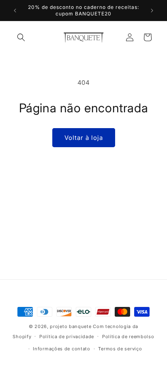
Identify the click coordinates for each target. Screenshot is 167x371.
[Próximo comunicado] (152, 10)
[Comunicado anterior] (15, 10)
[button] (21, 37)
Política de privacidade (66, 336)
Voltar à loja (83, 138)
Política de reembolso (128, 336)
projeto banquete (70, 326)
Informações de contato (61, 349)
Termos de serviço (120, 349)
